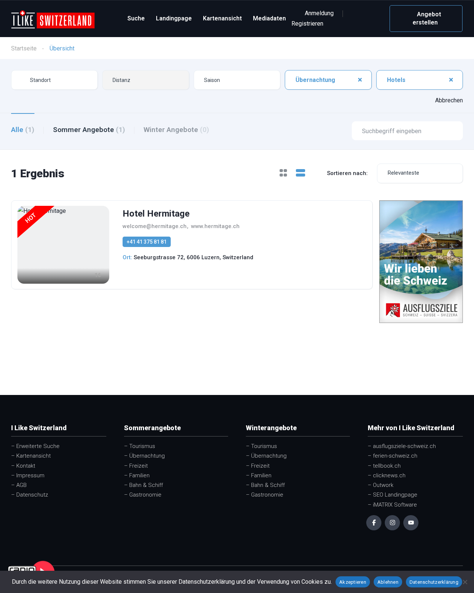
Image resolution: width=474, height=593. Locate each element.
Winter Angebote (176, 129)
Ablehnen (387, 582)
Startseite (24, 48)
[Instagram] (392, 522)
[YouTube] (410, 522)
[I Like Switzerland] (53, 18)
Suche (136, 18)
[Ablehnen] (464, 582)
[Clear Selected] (360, 80)
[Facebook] (373, 522)
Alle (22, 129)
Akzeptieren (352, 582)
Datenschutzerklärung (434, 582)
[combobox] (145, 80)
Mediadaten (269, 18)
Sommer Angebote (89, 129)
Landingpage (174, 18)
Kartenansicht (222, 18)
